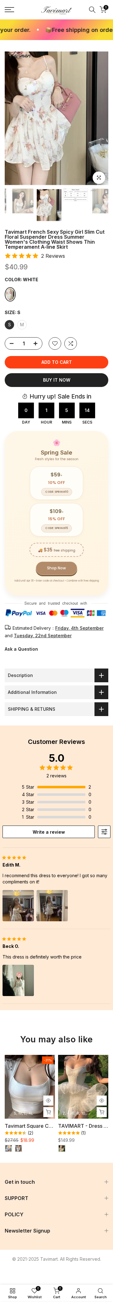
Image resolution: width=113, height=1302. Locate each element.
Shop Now (56, 568)
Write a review (49, 832)
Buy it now (56, 380)
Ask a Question (21, 649)
